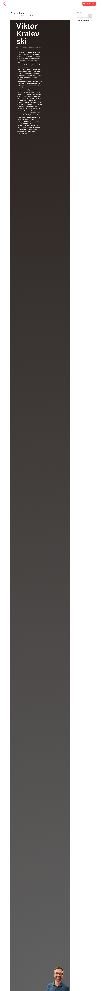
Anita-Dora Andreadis (17, 16)
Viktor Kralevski (17, 13)
